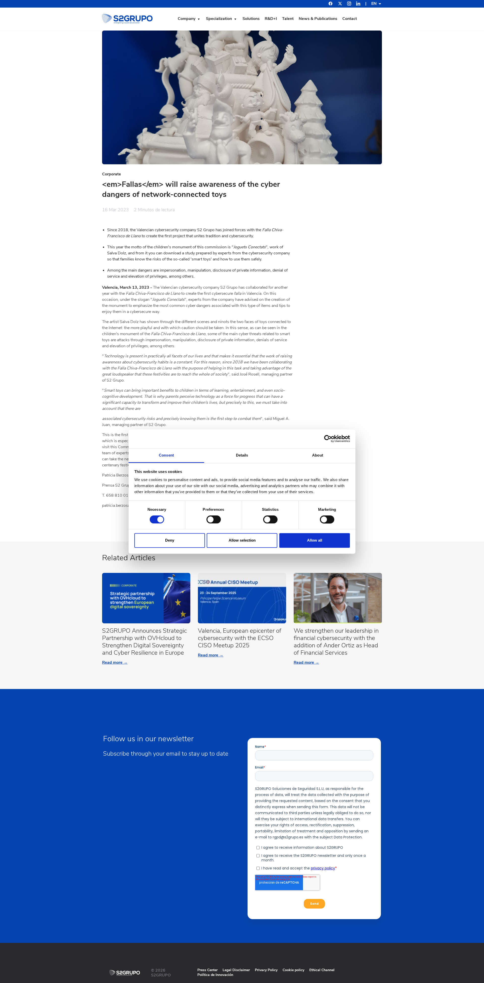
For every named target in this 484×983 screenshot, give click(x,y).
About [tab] (317, 455)
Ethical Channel (322, 970)
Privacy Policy (266, 970)
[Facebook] (330, 4)
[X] (340, 4)
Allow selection (242, 540)
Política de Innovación (215, 974)
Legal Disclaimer (236, 970)
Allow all (314, 540)
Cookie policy (293, 970)
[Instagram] (349, 4)
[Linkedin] (358, 4)
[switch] (213, 519)
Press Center (207, 970)
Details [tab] (242, 455)
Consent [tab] (166, 455)
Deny (169, 540)
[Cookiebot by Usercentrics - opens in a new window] (328, 438)
